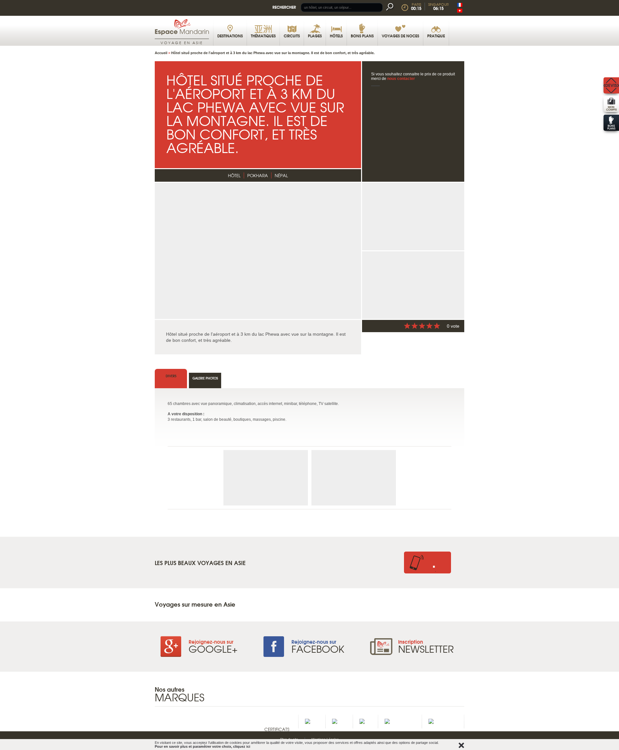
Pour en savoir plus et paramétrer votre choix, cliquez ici (202, 746)
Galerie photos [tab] (205, 378)
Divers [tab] (171, 375)
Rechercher (284, 7)
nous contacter (401, 78)
